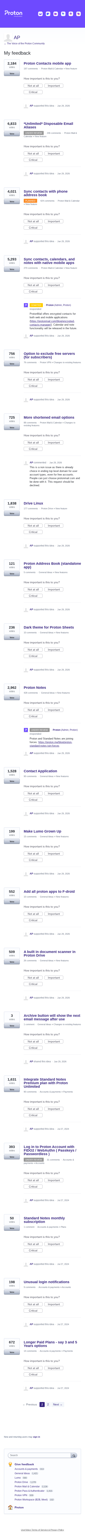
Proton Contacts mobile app (47, 63)
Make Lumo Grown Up (42, 831)
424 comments (47, 201)
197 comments (31, 68)
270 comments (31, 268)
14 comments (30, 1351)
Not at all (35, 86)
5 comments (30, 572)
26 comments (30, 960)
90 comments (30, 776)
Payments (68, 1092)
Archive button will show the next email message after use (52, 1017)
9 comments (30, 1287)
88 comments (30, 422)
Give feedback (24, 1464)
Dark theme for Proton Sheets (49, 627)
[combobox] (40, 1455)
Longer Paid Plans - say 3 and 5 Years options (50, 1344)
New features (61, 572)
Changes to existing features (67, 362)
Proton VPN (45, 362)
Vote (12, 73)
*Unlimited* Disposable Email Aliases (48, 125)
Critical (35, 92)
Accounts (39, 1163)
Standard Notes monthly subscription (44, 1220)
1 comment (29, 1024)
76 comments (30, 362)
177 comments (31, 508)
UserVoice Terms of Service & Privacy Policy (42, 1530)
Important (55, 86)
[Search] (74, 1455)
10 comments (30, 632)
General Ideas (45, 572)
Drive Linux (33, 503)
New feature (71, 68)
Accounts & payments (50, 1092)
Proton (19, 1507)
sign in (36, 1437)
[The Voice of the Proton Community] (42, 14)
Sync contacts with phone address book (46, 193)
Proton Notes (35, 688)
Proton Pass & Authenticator (30, 1491)
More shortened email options (49, 417)
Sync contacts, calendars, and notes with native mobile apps (49, 261)
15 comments (30, 836)
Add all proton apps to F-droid (49, 892)
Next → (57, 1404)
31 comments (53, 1160)
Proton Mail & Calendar (52, 68)
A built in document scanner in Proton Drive (50, 953)
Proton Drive (47, 508)
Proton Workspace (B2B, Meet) (31, 1499)
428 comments (31, 693)
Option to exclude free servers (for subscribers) (49, 355)
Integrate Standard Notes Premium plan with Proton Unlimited (46, 1083)
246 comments (54, 133)
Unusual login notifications (46, 1282)
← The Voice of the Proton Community (24, 43)
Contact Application (40, 771)
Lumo (18, 1477)
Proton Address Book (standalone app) (52, 565)
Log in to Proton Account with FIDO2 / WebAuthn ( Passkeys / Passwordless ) (50, 1150)
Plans (63, 1227)
